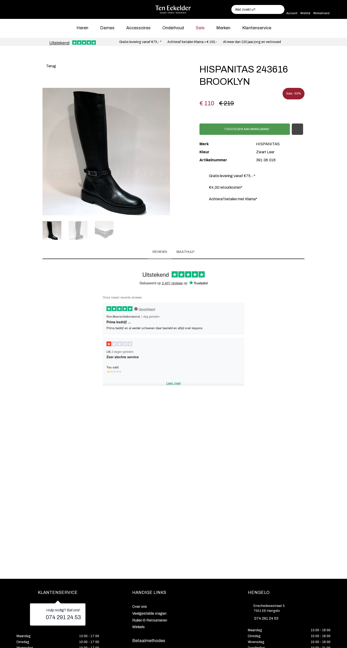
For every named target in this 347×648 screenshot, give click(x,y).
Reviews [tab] (159, 252)
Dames (107, 28)
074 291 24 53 (63, 617)
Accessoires (138, 28)
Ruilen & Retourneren (149, 620)
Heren (82, 28)
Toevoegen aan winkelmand (246, 129)
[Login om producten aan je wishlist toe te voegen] (297, 129)
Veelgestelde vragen (149, 613)
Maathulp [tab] (186, 252)
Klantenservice (256, 28)
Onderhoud (173, 28)
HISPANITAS (268, 144)
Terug (50, 66)
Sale (200, 28)
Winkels (138, 627)
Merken (223, 28)
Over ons (139, 607)
